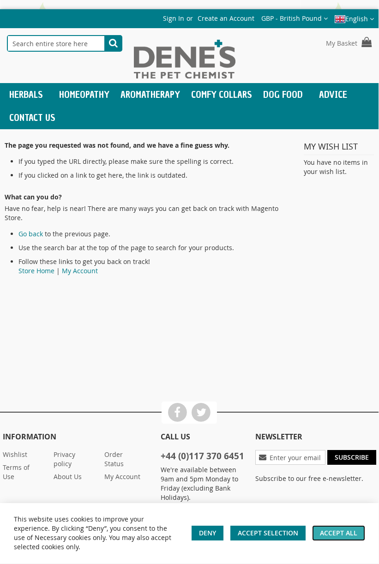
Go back (30, 233)
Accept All (338, 532)
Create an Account (226, 18)
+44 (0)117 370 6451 (202, 456)
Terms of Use (16, 472)
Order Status (114, 459)
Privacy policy (64, 459)
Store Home (36, 270)
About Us (68, 476)
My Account (80, 270)
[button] (294, 18)
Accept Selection (268, 532)
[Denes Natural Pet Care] (184, 60)
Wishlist (15, 454)
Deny (207, 532)
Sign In (173, 18)
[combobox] (56, 43)
